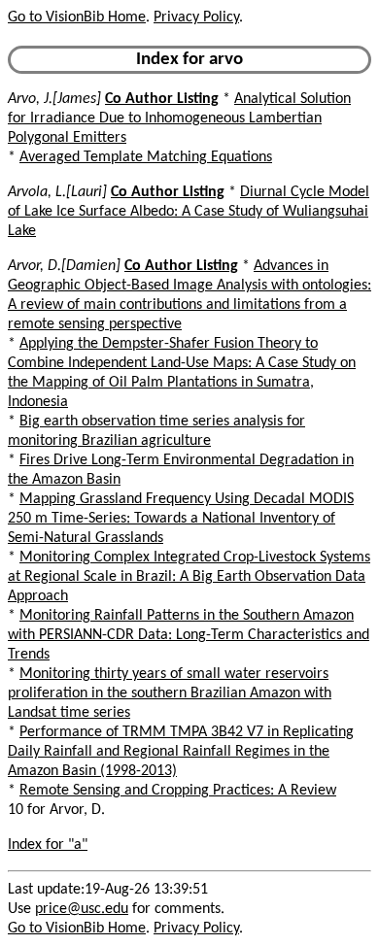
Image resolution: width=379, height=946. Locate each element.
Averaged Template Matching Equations (145, 157)
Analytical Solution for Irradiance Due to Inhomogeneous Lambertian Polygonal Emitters (179, 118)
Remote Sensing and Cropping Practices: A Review (177, 790)
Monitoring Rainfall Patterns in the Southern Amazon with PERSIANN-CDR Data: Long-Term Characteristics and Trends (188, 635)
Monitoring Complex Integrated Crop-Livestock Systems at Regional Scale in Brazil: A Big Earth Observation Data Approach (189, 577)
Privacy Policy (196, 17)
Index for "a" (47, 845)
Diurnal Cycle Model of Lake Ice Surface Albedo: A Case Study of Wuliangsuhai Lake (188, 212)
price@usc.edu (81, 909)
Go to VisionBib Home (77, 17)
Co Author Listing (162, 99)
